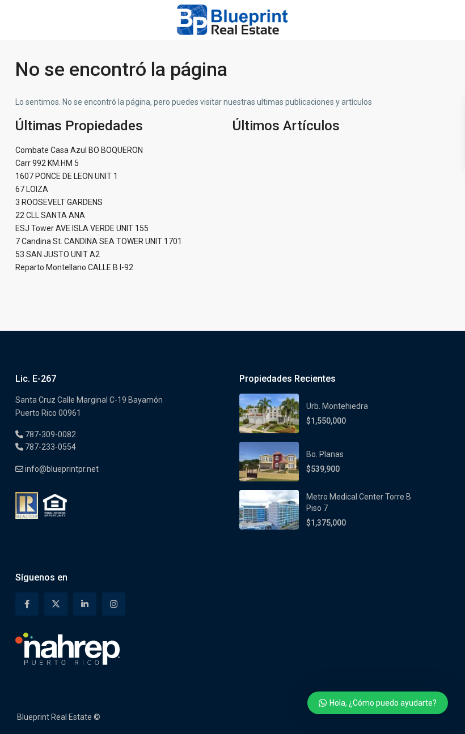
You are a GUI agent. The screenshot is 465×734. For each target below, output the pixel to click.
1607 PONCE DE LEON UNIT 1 (66, 176)
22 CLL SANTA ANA (50, 215)
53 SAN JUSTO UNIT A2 (57, 254)
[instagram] (113, 604)
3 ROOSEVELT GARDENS (59, 202)
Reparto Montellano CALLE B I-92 (74, 267)
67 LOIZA (31, 189)
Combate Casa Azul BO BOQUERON (79, 150)
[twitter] (55, 604)
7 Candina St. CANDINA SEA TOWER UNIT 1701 (98, 241)
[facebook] (27, 604)
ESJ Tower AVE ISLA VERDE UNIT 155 (82, 228)
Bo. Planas (325, 454)
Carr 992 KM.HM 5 (47, 163)
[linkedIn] (84, 604)
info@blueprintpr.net (61, 468)
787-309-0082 (49, 434)
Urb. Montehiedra (337, 406)
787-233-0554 (49, 446)
